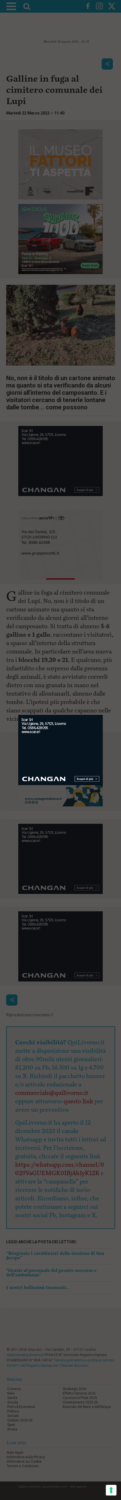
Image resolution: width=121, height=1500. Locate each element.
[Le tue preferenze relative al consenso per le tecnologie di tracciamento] (111, 1490)
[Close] (103, 715)
